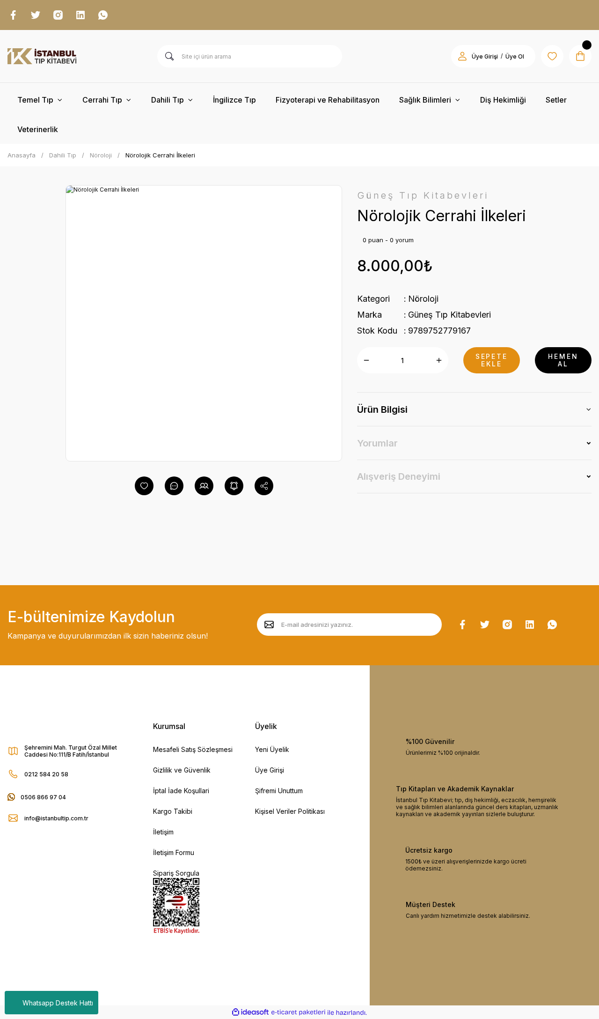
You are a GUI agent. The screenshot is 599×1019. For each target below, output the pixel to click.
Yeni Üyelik (272, 749)
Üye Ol (514, 56)
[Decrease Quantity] (366, 360)
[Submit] (269, 624)
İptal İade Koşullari (181, 791)
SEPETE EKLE (491, 360)
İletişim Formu (173, 852)
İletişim (163, 832)
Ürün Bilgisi (382, 409)
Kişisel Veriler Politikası (290, 811)
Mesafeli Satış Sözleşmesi (193, 749)
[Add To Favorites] (144, 485)
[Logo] (41, 56)
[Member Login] (462, 56)
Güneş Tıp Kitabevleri (449, 315)
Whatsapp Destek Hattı (57, 1003)
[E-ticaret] (298, 1012)
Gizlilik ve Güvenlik (182, 770)
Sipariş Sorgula (176, 873)
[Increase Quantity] (439, 360)
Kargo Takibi (172, 811)
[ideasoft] (250, 1012)
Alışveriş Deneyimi (398, 476)
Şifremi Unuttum (279, 791)
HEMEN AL (563, 360)
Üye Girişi (485, 56)
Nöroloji (423, 299)
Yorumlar (377, 443)
